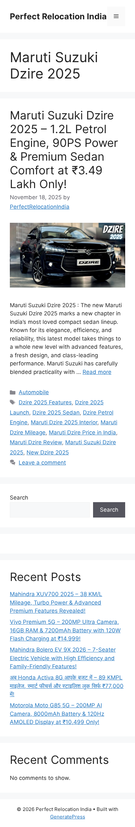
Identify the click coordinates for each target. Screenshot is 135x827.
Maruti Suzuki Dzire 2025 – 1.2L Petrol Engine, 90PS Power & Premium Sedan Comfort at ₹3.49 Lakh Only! (64, 149)
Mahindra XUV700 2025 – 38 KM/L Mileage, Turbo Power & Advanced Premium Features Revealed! (56, 602)
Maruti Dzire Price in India (82, 432)
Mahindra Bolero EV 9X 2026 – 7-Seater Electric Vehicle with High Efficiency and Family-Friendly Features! (63, 658)
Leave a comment (42, 462)
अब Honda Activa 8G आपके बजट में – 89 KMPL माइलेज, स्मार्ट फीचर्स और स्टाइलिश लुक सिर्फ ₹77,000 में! (67, 685)
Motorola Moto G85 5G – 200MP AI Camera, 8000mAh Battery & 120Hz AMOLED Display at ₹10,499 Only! (57, 713)
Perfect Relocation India (58, 16)
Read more (97, 372)
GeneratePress (67, 817)
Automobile (34, 392)
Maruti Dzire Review (36, 442)
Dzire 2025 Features (45, 402)
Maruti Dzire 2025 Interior (64, 422)
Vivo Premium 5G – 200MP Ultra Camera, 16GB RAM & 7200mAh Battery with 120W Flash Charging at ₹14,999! (65, 630)
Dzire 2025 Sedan (56, 412)
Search (19, 497)
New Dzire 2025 (48, 452)
